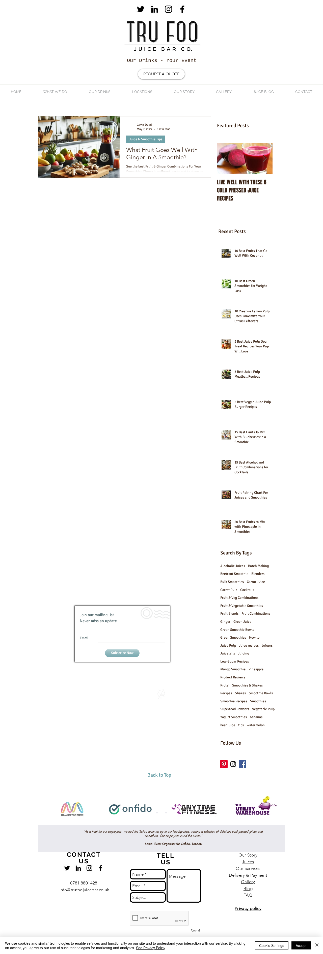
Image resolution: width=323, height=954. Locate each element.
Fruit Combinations (255, 613)
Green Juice (242, 621)
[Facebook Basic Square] (242, 764)
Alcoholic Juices (232, 566)
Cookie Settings (271, 945)
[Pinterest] (224, 764)
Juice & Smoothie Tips (145, 139)
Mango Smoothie (233, 669)
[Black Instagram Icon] (168, 9)
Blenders (257, 574)
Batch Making (258, 566)
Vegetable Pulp (263, 709)
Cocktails (247, 590)
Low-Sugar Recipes (234, 661)
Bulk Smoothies (232, 582)
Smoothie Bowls (261, 693)
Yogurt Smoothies (233, 717)
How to (254, 637)
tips (241, 725)
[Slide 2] (161, 812)
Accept (301, 945)
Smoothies (258, 701)
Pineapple (256, 669)
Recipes (226, 693)
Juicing (243, 653)
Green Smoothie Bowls (237, 630)
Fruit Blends (229, 613)
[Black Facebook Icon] (182, 9)
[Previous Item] (225, 158)
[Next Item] (264, 158)
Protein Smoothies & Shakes (241, 685)
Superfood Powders (234, 709)
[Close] (317, 945)
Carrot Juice (256, 582)
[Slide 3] (166, 812)
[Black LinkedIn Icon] (154, 9)
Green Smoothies (233, 637)
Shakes (240, 693)
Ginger (225, 621)
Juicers (267, 645)
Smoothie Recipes (233, 701)
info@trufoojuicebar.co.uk (84, 889)
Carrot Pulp (228, 590)
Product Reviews (232, 677)
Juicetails (227, 653)
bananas (256, 717)
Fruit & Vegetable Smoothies (241, 606)
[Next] (294, 809)
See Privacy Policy (150, 947)
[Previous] (28, 809)
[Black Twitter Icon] (141, 9)
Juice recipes (249, 645)
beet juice (227, 725)
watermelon (256, 725)
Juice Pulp (228, 645)
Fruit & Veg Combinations (239, 598)
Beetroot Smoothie (234, 574)
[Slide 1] (157, 812)
